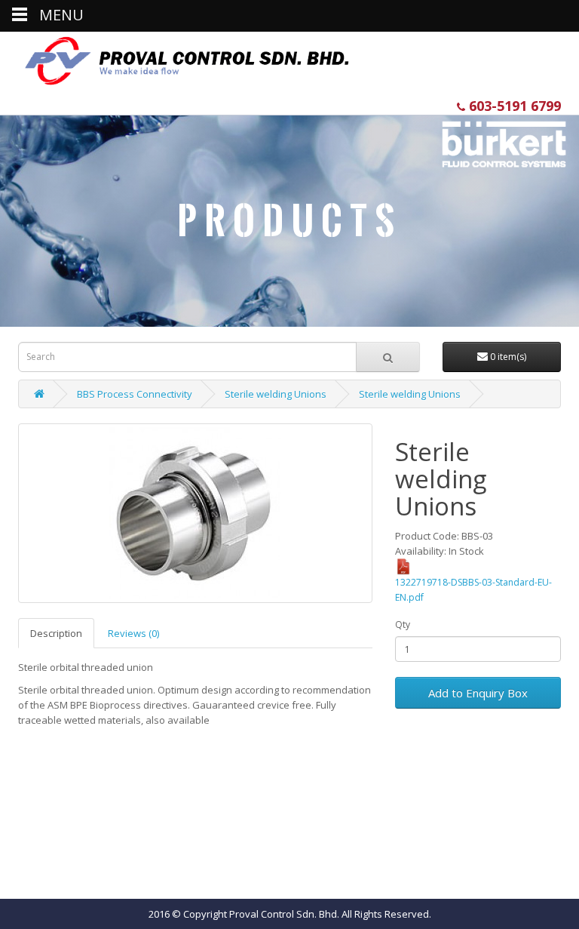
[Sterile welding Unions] (195, 513)
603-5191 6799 (513, 106)
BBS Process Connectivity (134, 394)
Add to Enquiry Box (478, 692)
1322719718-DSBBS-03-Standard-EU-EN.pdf (473, 590)
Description (56, 633)
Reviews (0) (133, 633)
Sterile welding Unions (275, 394)
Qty (402, 624)
